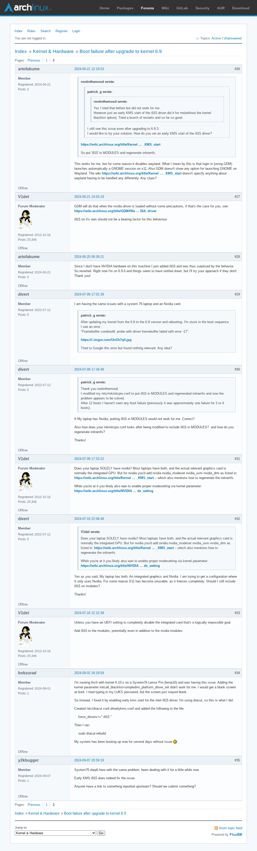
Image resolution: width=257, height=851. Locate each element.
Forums (147, 8)
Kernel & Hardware (53, 51)
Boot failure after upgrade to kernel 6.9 (121, 51)
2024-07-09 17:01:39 (89, 294)
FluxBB (236, 834)
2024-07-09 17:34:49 (89, 369)
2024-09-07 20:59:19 (89, 760)
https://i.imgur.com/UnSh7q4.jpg (106, 340)
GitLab (182, 8)
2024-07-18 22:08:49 (89, 519)
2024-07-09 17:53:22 (89, 459)
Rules (31, 31)
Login (76, 31)
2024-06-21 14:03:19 (89, 197)
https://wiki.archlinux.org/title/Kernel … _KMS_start (120, 144)
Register (61, 31)
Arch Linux (27, 8)
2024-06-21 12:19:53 (89, 69)
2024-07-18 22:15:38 (89, 613)
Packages (125, 8)
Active (216, 38)
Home (104, 8)
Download (240, 8)
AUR (221, 8)
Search (45, 31)
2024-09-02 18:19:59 (89, 673)
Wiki (165, 8)
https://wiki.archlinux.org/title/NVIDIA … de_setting (113, 491)
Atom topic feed (230, 828)
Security (203, 8)
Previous (34, 60)
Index (19, 31)
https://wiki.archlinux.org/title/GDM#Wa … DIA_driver (115, 211)
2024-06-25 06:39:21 (89, 257)
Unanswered (232, 38)
